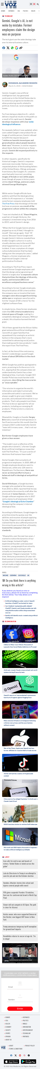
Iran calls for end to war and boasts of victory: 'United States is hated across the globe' (18, 864)
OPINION (7, 1037)
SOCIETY (7, 1030)
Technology (9, 16)
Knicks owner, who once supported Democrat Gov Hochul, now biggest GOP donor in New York (19, 917)
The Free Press (8, 203)
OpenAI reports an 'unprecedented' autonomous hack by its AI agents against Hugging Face (20, 696)
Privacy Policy (30, 1046)
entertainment (28, 1030)
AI (28, 575)
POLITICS (25, 11)
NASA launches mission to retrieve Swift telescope (20, 824)
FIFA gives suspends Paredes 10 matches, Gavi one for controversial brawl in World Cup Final (20, 895)
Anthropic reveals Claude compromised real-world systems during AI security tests (20, 671)
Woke (5, 575)
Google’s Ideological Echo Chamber (18, 501)
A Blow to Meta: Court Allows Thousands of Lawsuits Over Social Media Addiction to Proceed (20, 646)
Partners (26, 1037)
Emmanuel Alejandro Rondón (23, 83)
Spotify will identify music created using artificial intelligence (21, 617)
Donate (3, 11)
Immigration (27, 1027)
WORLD (25, 1024)
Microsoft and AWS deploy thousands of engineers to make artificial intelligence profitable (20, 849)
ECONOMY (8, 1027)
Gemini (13, 575)
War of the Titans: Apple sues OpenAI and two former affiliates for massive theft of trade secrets (20, 749)
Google (22, 575)
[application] (20, 953)
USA (19, 11)
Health (33, 11)
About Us (8, 1040)
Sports (7, 1033)
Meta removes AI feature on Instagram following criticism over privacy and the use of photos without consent (20, 723)
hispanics (11, 11)
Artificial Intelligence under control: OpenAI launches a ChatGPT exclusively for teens (19, 602)
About (11, 1046)
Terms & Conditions (15, 1049)
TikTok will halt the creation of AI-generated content (18, 775)
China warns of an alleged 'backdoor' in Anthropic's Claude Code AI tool (21, 800)
